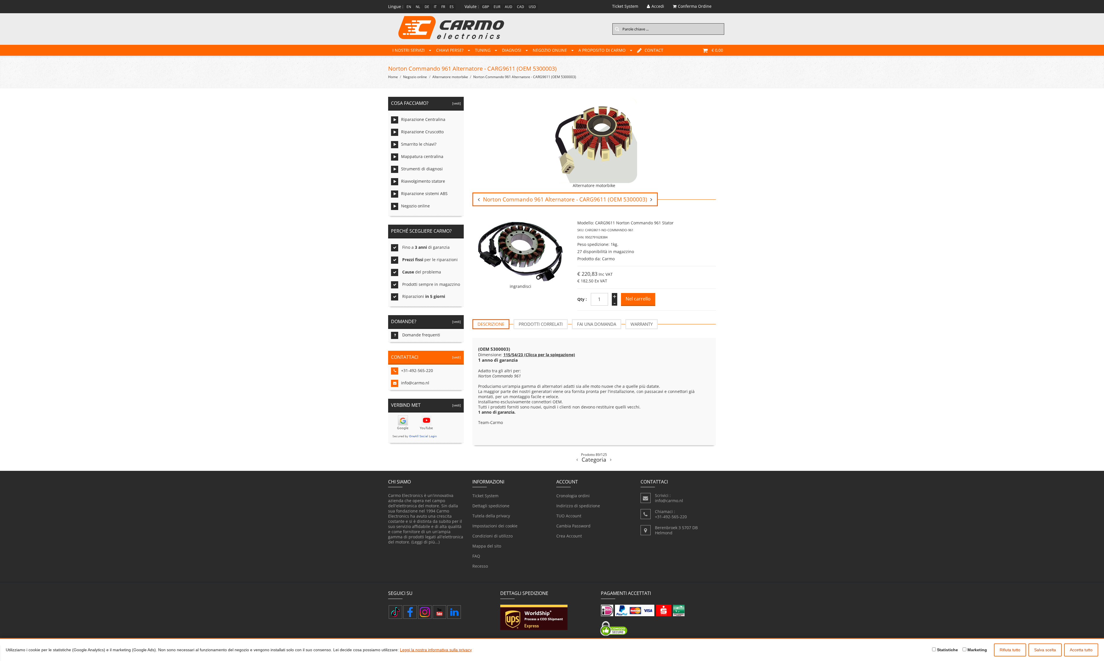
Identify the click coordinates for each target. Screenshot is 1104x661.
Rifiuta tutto (1010, 649)
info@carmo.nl (415, 383)
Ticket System (485, 495)
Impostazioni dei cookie (495, 526)
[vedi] (456, 103)
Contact (654, 50)
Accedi (657, 6)
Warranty (641, 324)
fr (443, 7)
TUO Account (568, 516)
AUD (508, 7)
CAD (520, 7)
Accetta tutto (1081, 649)
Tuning (482, 50)
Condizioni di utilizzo (492, 536)
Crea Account (569, 536)
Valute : (472, 6)
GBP (485, 7)
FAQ (476, 556)
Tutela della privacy (491, 516)
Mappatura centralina (422, 156)
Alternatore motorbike (450, 76)
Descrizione (491, 324)
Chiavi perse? (449, 50)
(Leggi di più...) (425, 542)
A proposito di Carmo (602, 50)
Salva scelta (1045, 649)
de (427, 7)
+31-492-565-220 (417, 370)
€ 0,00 (717, 50)
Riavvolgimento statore (423, 181)
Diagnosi (511, 50)
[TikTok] (395, 612)
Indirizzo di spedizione (578, 505)
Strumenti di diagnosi (422, 168)
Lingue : (395, 6)
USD (532, 7)
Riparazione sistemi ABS (424, 193)
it (435, 7)
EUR (497, 7)
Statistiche (947, 649)
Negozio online (550, 50)
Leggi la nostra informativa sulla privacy (436, 649)
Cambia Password (573, 526)
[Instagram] (425, 612)
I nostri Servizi (408, 50)
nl (418, 7)
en (409, 7)
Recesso (480, 566)
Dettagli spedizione (490, 505)
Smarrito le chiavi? (418, 144)
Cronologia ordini (573, 495)
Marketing (976, 649)
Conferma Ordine (695, 6)
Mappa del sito (486, 546)
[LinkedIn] (454, 612)
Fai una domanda (596, 324)
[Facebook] (410, 612)
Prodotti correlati (541, 324)
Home (393, 76)
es (452, 7)
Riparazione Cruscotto (422, 131)
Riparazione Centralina (423, 119)
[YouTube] (439, 612)
